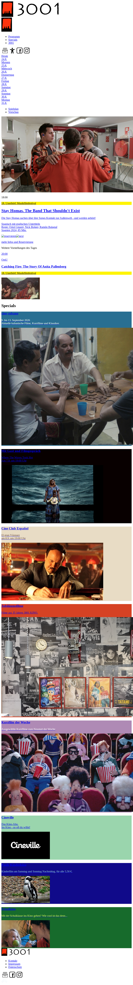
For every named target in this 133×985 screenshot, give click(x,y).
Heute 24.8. (4, 58)
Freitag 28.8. (5, 83)
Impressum (14, 963)
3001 (11, 42)
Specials (12, 39)
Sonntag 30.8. (5, 95)
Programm (14, 36)
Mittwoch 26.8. (6, 70)
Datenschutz (15, 967)
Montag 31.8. (5, 101)
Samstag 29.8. (6, 89)
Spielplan (13, 108)
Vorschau (13, 112)
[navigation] (4, 981)
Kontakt (12, 960)
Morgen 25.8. (5, 64)
